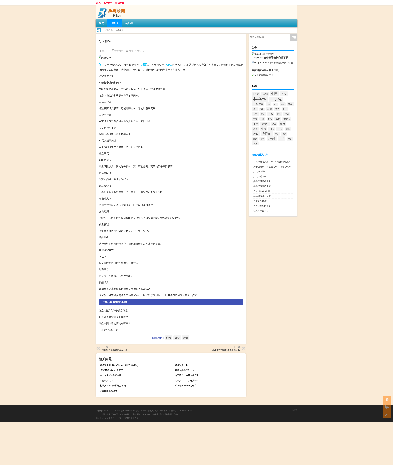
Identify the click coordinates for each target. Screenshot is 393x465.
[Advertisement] (92, 443)
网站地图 (163, 410)
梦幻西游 (286, 119)
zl (107, 51)
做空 (101, 64)
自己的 (266, 133)
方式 (255, 119)
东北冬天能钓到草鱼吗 (110, 375)
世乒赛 (256, 94)
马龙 (255, 143)
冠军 (275, 104)
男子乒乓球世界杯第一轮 (187, 380)
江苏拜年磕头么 (260, 210)
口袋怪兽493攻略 (261, 191)
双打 (262, 109)
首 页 (98, 2)
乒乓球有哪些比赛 (262, 186)
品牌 (269, 108)
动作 (290, 104)
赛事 (262, 139)
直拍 (280, 128)
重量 (290, 139)
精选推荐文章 (153, 410)
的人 (272, 128)
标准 (278, 118)
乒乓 (283, 93)
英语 (284, 133)
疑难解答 (172, 410)
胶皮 (256, 133)
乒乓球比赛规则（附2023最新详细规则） (119, 365)
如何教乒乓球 (106, 380)
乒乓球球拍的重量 (262, 181)
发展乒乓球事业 (260, 200)
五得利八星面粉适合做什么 (115, 350)
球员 (255, 128)
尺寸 (263, 114)
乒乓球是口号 (181, 365)
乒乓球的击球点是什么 (185, 385)
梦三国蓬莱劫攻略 (108, 390)
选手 (281, 138)
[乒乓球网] (112, 6)
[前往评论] (386, 406)
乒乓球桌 (258, 104)
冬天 (282, 104)
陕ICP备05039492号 (185, 410)
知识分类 (119, 2)
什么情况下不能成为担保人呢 (226, 350)
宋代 (284, 109)
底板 (270, 114)
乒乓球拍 (276, 99)
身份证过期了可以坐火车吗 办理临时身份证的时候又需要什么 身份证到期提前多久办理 (273, 166)
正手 (255, 123)
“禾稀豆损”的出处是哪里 (111, 370)
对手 (255, 114)
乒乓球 (260, 98)
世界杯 (265, 94)
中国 (274, 93)
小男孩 (294, 410)
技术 (287, 114)
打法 (279, 114)
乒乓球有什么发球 (262, 195)
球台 (282, 123)
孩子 (277, 109)
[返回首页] (386, 399)
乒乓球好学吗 (259, 171)
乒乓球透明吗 (259, 176)
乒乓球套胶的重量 (262, 205)
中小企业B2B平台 (108, 330)
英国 (276, 134)
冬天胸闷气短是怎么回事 (187, 375)
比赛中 (265, 123)
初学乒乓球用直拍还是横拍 (113, 385)
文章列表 (108, 2)
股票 (144, 64)
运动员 (272, 138)
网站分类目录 (140, 410)
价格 (169, 64)
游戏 (274, 123)
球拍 (263, 128)
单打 (255, 109)
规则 (255, 138)
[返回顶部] (386, 414)
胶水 (288, 128)
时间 (262, 119)
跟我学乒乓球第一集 (184, 370)
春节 (270, 118)
